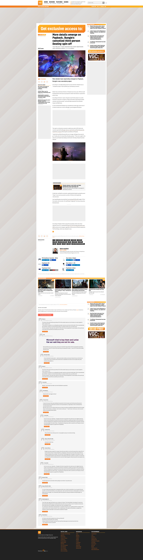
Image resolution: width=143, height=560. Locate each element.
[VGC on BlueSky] (101, 6)
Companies (78, 542)
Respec (92, 546)
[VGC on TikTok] (104, 6)
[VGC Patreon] (97, 6)
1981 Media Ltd (42, 534)
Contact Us (63, 539)
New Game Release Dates (76, 4)
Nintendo (54, 3)
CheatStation (94, 533)
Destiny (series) (41, 239)
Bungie (67, 107)
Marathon (79, 107)
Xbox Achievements (95, 549)
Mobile (63, 3)
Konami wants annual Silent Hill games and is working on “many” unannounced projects (63, 290)
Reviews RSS (78, 548)
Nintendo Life (94, 539)
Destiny (73, 86)
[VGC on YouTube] (102, 6)
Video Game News (42, 34)
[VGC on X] (100, 6)
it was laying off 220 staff (72, 199)
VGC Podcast (63, 548)
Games (77, 540)
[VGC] (40, 3)
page (77, 309)
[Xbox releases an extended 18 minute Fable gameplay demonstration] (80, 283)
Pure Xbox (93, 542)
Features (59, 2)
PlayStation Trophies (95, 540)
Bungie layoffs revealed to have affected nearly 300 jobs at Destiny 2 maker (44, 96)
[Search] (104, 3)
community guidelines (63, 304)
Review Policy (63, 542)
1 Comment (52, 295)
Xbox (51, 3)
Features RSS (78, 546)
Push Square (93, 543)
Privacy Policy (63, 540)
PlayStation (46, 3)
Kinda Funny (93, 538)
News (46, 2)
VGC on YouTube (64, 550)
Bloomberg (63, 84)
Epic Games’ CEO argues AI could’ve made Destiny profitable (43, 87)
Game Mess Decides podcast (68, 136)
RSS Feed (62, 543)
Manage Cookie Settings (65, 533)
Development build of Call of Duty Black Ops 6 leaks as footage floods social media (45, 290)
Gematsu (93, 536)
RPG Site (93, 545)
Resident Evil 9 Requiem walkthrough (78, 1)
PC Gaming (59, 3)
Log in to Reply (45, 331)
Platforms (78, 543)
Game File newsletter (70, 223)
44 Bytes (45, 550)
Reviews (52, 2)
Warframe (60, 103)
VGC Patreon (63, 546)
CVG (92, 535)
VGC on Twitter (64, 549)
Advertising (63, 536)
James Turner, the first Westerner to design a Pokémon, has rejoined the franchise (98, 32)
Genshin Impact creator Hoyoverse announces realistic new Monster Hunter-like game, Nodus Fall (97, 46)
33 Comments (102, 294)
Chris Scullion (41, 48)
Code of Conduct (64, 538)
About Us (62, 535)
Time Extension (94, 548)
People (77, 539)
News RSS (78, 545)
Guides (66, 2)
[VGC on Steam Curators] (105, 6)
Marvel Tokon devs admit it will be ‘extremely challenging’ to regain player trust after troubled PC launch (98, 27)
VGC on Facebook (64, 545)
